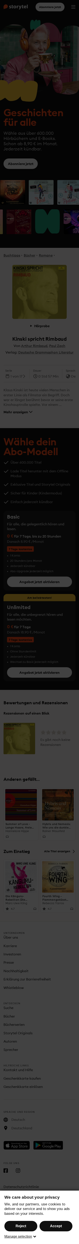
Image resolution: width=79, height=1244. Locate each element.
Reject (21, 1226)
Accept (56, 1226)
